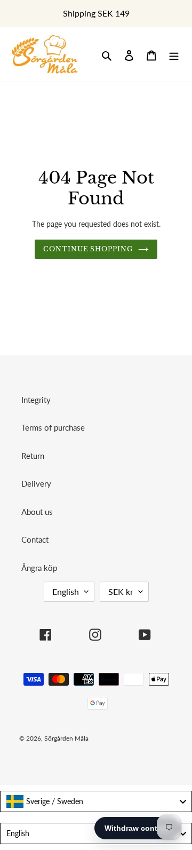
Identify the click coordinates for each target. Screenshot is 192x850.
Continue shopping (88, 249)
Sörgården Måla (66, 738)
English (65, 591)
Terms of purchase (53, 427)
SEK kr (120, 591)
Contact (35, 539)
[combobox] (96, 801)
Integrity (36, 399)
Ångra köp (39, 568)
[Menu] (174, 54)
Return (32, 455)
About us (37, 512)
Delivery (36, 483)
